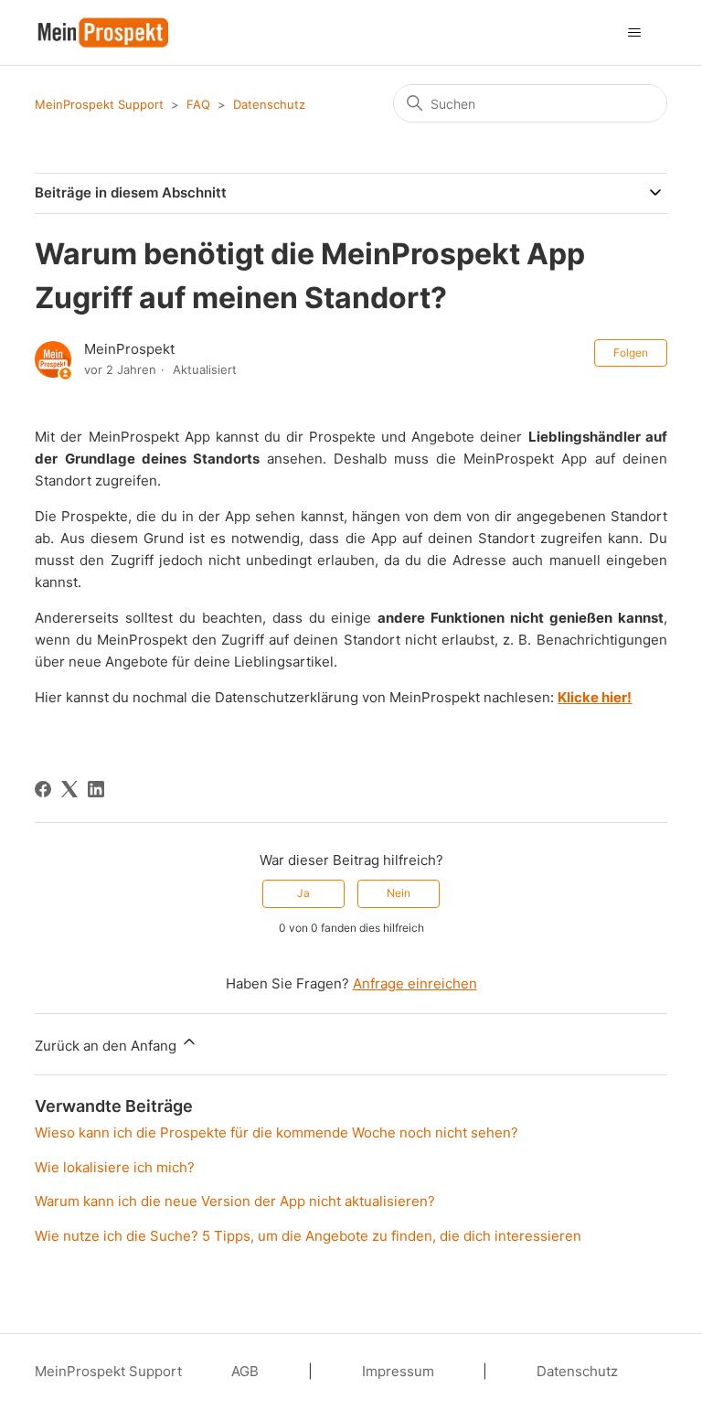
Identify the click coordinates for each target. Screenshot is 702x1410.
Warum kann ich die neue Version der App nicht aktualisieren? (235, 1201)
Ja (303, 893)
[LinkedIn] (96, 789)
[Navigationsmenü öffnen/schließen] (634, 33)
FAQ (198, 104)
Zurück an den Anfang (107, 1045)
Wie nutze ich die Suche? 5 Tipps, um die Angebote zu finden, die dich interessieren (308, 1235)
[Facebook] (43, 789)
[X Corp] (69, 789)
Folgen (630, 352)
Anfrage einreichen (415, 983)
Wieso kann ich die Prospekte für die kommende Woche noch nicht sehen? (276, 1132)
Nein (398, 893)
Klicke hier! (595, 697)
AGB (245, 1371)
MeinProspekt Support (99, 104)
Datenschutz (269, 104)
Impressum (398, 1371)
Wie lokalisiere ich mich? (115, 1167)
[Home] (103, 32)
